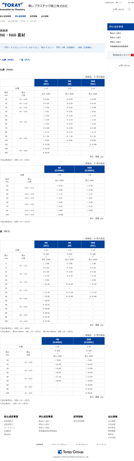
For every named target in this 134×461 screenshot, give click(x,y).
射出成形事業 (5, 16)
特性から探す (44, 424)
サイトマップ (101, 444)
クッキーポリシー (82, 444)
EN (121, 3)
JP (117, 3)
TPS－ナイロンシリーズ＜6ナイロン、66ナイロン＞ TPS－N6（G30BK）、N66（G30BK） (48, 47)
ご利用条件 (39, 444)
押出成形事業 (20, 16)
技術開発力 (8, 421)
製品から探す (44, 421)
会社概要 (111, 421)
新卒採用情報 (78, 421)
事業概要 (111, 431)
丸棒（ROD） (8, 60)
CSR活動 (112, 438)
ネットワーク (9, 428)
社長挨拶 (111, 424)
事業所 (111, 434)
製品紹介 (7, 434)
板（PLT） (26, 60)
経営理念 (111, 428)
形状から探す (44, 428)
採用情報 (33, 16)
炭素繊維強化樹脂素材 (48, 431)
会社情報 (44, 16)
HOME (2, 21)
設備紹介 (7, 431)
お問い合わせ (118, 9)
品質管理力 (8, 424)
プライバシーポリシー (59, 444)
